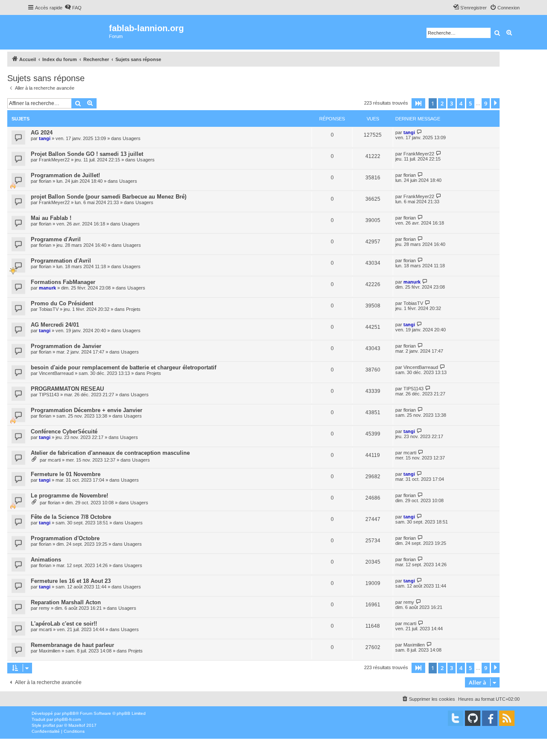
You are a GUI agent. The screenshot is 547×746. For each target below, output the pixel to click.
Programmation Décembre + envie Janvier (86, 410)
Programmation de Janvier (66, 346)
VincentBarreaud (56, 373)
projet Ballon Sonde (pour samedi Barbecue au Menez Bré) (108, 196)
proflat (49, 725)
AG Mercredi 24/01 (55, 325)
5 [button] (470, 103)
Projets (133, 309)
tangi (44, 138)
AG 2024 (42, 132)
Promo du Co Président (62, 303)
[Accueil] (68, 32)
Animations (46, 559)
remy (44, 608)
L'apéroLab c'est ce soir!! (64, 623)
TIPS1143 (49, 394)
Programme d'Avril (56, 239)
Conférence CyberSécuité (64, 431)
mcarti (54, 459)
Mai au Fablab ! (51, 218)
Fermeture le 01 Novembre (65, 474)
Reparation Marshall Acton (66, 602)
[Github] (472, 718)
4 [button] (460, 103)
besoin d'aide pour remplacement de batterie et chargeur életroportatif (123, 367)
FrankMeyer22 (54, 159)
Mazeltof (76, 725)
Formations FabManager (63, 282)
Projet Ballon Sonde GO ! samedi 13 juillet (87, 154)
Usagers (132, 138)
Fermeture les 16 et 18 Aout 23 (71, 581)
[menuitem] (73, 8)
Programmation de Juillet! (65, 175)
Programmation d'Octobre (65, 538)
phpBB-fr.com (67, 719)
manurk (47, 287)
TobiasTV (49, 309)
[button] (418, 103)
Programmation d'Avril (61, 260)
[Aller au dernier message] (419, 132)
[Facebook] (489, 718)
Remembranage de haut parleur (72, 645)
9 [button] (485, 103)
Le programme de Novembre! (69, 495)
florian (45, 181)
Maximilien (49, 650)
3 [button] (451, 103)
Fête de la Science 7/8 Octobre (71, 517)
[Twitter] (455, 718)
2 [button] (442, 103)
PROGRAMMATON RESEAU (67, 389)
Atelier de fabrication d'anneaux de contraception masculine (110, 453)
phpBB (69, 713)
